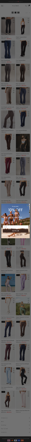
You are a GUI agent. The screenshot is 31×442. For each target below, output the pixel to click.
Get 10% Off (15, 231)
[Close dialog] (28, 205)
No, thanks (15, 235)
